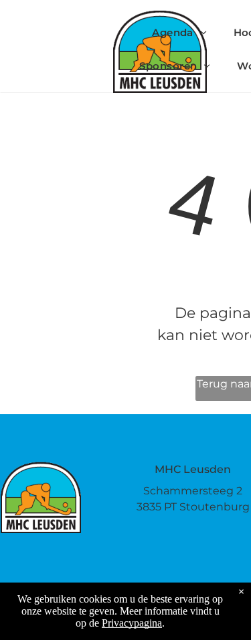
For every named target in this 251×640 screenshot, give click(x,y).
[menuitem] (179, 32)
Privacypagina (132, 623)
